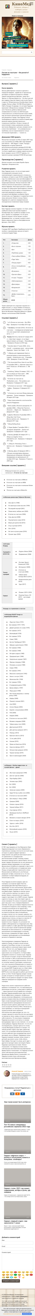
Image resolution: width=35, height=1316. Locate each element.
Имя (3, 1240)
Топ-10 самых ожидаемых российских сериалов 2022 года (17, 1126)
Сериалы (16, 77)
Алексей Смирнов (17, 1071)
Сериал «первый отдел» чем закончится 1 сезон (15, 1222)
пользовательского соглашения (12, 1313)
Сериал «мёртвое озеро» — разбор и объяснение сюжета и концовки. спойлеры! (17, 1157)
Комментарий (6, 1252)
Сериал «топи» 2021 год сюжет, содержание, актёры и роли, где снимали (17, 1190)
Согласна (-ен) (27, 1313)
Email (3, 1246)
